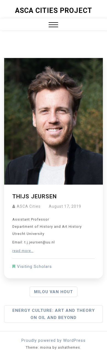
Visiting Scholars (34, 266)
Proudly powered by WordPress (53, 340)
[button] (53, 25)
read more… (22, 251)
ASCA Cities (29, 206)
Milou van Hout (53, 291)
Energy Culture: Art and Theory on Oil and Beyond (53, 314)
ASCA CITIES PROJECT (53, 11)
